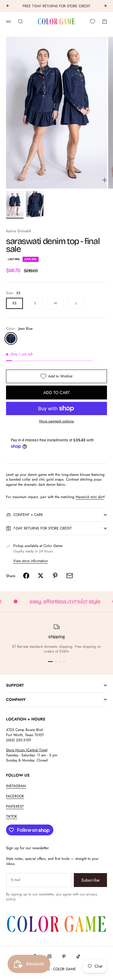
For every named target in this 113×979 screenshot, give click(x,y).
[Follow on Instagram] (49, 956)
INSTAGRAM (16, 786)
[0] (92, 21)
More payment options (56, 421)
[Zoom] (105, 180)
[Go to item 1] (15, 204)
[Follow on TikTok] (78, 956)
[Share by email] (69, 575)
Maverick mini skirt (90, 497)
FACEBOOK (15, 796)
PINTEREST (15, 806)
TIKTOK (11, 816)
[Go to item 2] (34, 204)
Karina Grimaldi (18, 231)
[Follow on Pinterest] (63, 956)
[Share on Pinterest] (55, 575)
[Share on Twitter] (40, 575)
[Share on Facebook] (26, 575)
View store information (30, 561)
